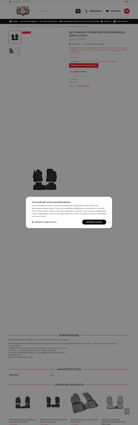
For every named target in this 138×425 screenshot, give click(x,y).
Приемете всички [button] (94, 222)
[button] (44, 222)
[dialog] (69, 212)
